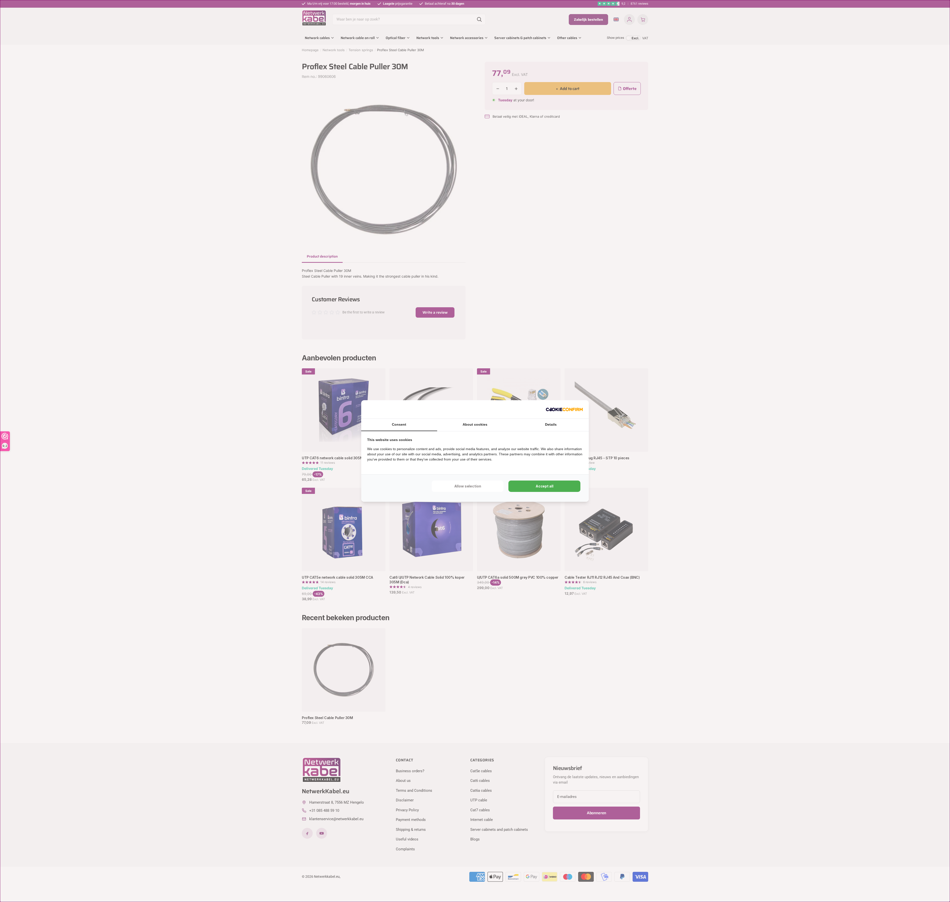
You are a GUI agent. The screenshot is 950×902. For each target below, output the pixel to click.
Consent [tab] (399, 424)
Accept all (544, 486)
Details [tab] (551, 424)
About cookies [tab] (475, 424)
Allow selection (467, 486)
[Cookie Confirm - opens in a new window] (564, 409)
